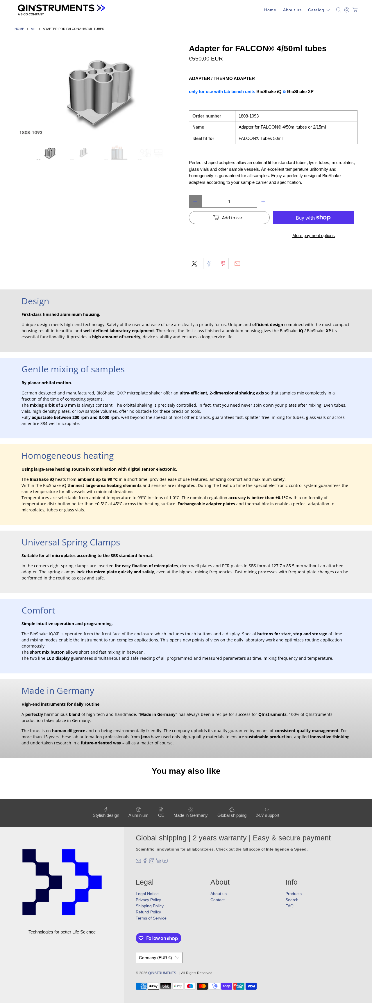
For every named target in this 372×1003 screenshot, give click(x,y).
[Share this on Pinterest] (223, 263)
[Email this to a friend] (237, 263)
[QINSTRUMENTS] (61, 9)
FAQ (289, 906)
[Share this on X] (194, 263)
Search (291, 899)
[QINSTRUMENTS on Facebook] (145, 862)
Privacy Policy (148, 899)
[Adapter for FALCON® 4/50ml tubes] (99, 91)
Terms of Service (151, 918)
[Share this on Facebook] (208, 263)
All (33, 29)
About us (292, 10)
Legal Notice (147, 893)
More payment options (313, 235)
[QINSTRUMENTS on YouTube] (165, 862)
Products (293, 893)
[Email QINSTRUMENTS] (138, 862)
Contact (217, 899)
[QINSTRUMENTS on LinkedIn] (158, 862)
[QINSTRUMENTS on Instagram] (151, 862)
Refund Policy (148, 912)
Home (270, 10)
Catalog (316, 10)
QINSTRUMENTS (162, 973)
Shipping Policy (150, 906)
